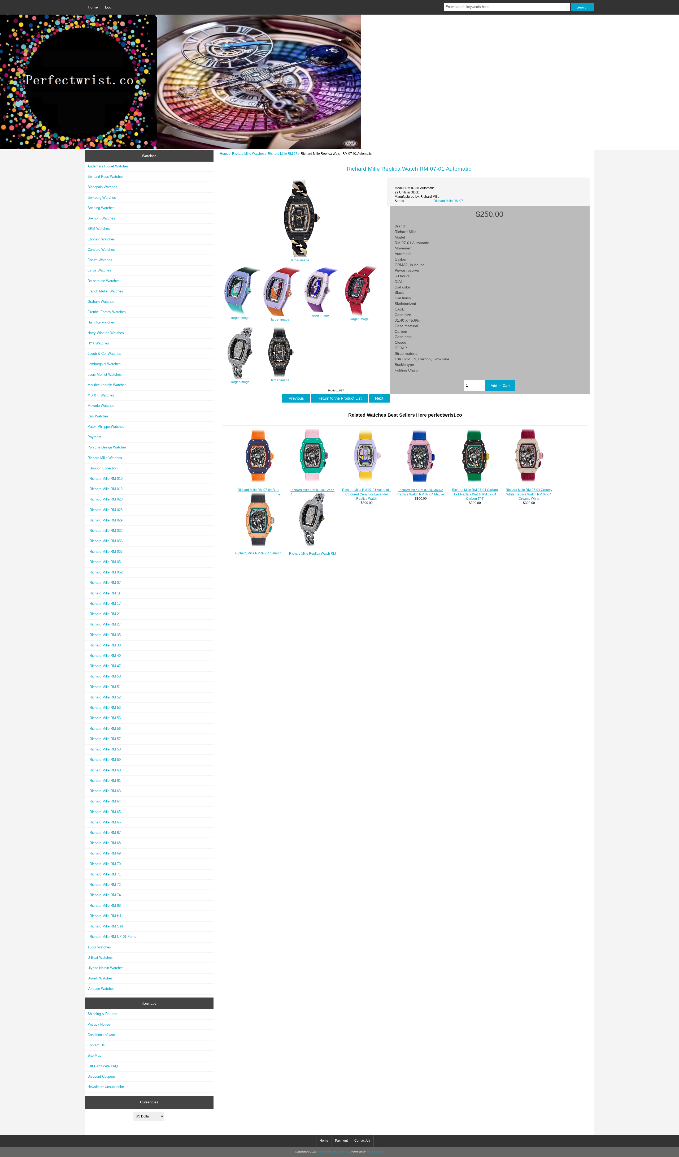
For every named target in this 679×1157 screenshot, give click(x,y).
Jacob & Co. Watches (104, 354)
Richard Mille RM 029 (105, 520)
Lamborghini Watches (104, 364)
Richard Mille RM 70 (104, 864)
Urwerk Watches (100, 978)
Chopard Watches (101, 239)
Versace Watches (101, 989)
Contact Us (96, 1045)
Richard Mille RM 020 (105, 499)
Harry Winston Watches (106, 333)
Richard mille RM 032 (105, 531)
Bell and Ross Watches (106, 177)
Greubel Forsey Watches (107, 312)
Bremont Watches (101, 218)
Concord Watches (101, 250)
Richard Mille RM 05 (104, 562)
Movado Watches (101, 406)
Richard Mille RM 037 (105, 552)
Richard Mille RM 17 (104, 604)
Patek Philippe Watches (106, 427)
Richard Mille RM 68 (104, 843)
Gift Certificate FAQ (103, 1066)
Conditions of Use (101, 1035)
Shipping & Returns (102, 1014)
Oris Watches (98, 416)
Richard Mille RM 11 (104, 593)
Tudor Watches (99, 947)
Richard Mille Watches (248, 153)
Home (93, 7)
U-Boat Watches (100, 958)
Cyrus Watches (99, 270)
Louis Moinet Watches (105, 375)
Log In (110, 7)
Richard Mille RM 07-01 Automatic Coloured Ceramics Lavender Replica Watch (366, 494)
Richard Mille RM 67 (104, 833)
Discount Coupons (102, 1076)
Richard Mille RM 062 (105, 572)
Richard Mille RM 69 (104, 853)
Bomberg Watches (102, 198)
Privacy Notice (99, 1024)
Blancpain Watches (102, 187)
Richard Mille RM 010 (105, 479)
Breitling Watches (101, 208)
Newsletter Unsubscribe (106, 1087)
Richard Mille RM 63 (104, 791)
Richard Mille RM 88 (104, 906)
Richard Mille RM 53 (104, 708)
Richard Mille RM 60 (104, 770)
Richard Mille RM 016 (105, 489)
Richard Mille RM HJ (104, 916)
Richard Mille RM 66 (104, 822)
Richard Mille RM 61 (104, 781)
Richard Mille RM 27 (104, 624)
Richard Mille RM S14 (105, 926)
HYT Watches (98, 343)
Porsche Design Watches (107, 447)
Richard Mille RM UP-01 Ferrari (112, 937)
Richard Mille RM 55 (104, 718)
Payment (94, 437)
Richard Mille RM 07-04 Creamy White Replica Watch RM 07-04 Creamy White (529, 494)
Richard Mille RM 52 (104, 697)
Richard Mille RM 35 (104, 635)
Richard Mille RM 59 (104, 760)
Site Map (94, 1055)
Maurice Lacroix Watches (107, 385)
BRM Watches (99, 229)
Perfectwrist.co (375, 1151)
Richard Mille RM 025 (105, 510)
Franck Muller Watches (105, 291)
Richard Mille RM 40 (104, 656)
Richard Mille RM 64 (104, 801)
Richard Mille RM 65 (104, 812)
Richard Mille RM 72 (104, 885)
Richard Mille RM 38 (104, 645)
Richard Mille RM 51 (104, 687)
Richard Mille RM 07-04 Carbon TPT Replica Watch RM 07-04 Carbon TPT (475, 494)
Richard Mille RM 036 (105, 541)
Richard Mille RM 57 (104, 739)
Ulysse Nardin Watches (106, 968)
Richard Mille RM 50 (104, 676)
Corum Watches (100, 260)
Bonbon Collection (102, 468)
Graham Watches (101, 302)
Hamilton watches (101, 322)
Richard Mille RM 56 (104, 729)
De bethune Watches (104, 281)
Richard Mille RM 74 (104, 895)
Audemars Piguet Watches (108, 166)
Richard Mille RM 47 (104, 666)
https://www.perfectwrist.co (333, 1151)
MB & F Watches (101, 395)
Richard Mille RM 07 (282, 153)
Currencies (149, 1102)
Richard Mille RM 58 (104, 749)
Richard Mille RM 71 (104, 874)
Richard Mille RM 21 (104, 614)
